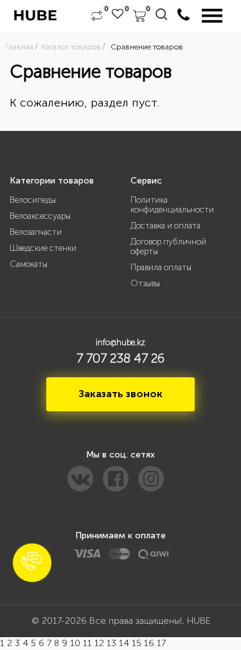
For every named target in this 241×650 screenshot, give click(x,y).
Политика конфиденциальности (172, 204)
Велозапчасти (36, 232)
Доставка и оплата (165, 225)
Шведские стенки (43, 248)
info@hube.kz (120, 342)
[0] (96, 16)
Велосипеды (33, 200)
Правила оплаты (161, 267)
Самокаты (29, 264)
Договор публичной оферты (168, 246)
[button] (32, 562)
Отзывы (145, 283)
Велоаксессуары (40, 216)
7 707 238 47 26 (120, 358)
